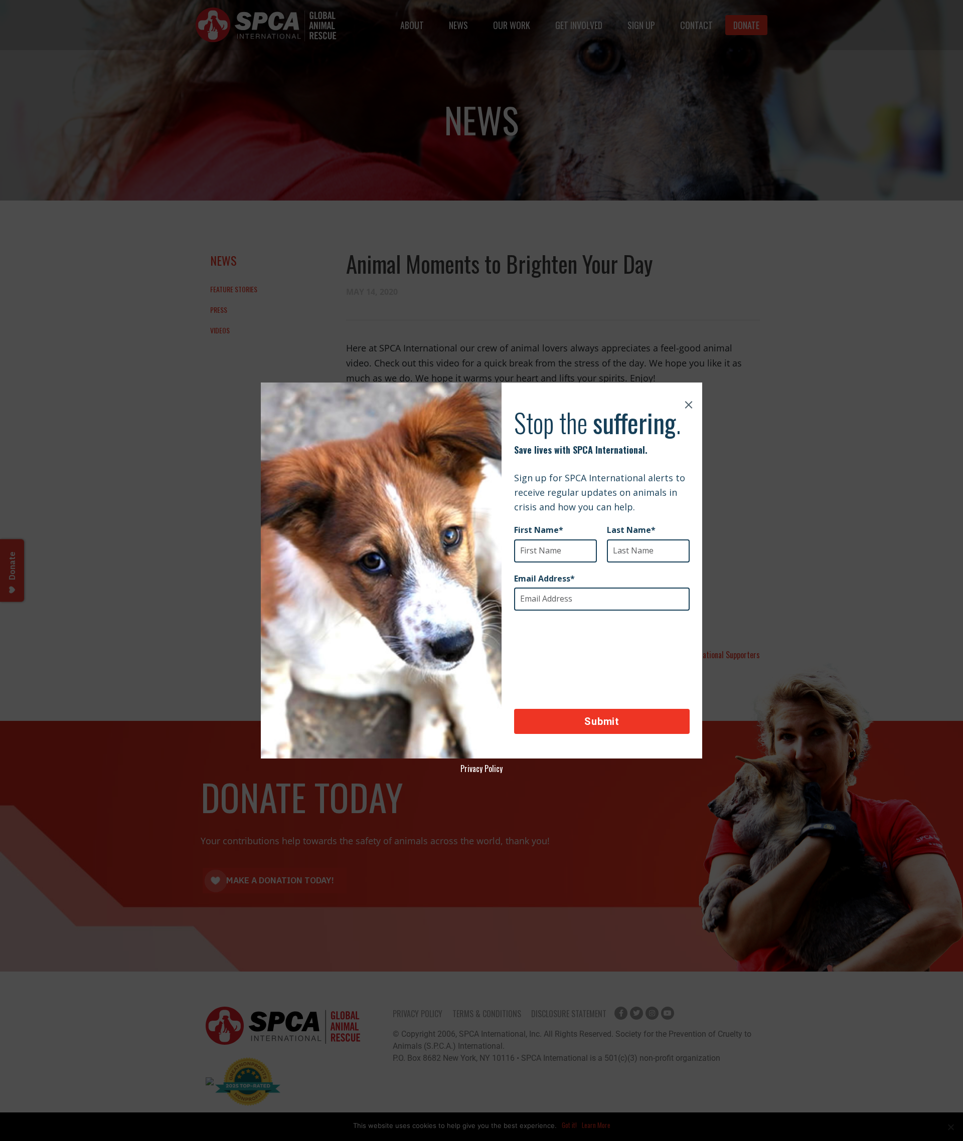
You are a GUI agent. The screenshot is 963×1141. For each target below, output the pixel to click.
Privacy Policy (481, 769)
